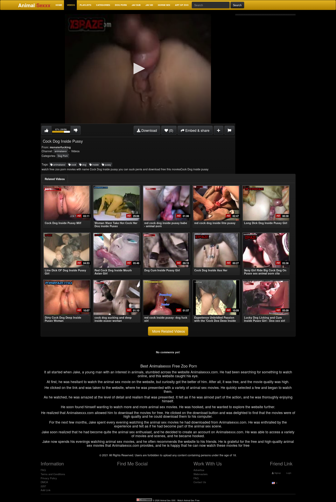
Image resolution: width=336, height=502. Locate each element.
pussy (107, 164)
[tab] (55, 179)
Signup (277, 472)
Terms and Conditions (53, 474)
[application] (138, 69)
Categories (103, 5)
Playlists (85, 5)
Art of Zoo (182, 5)
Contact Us (199, 482)
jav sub (136, 5)
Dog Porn (121, 5)
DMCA (44, 482)
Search (237, 5)
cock (73, 164)
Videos (71, 5)
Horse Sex (164, 5)
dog (84, 164)
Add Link (46, 490)
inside (95, 164)
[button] (137, 68)
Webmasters (200, 474)
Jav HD (149, 5)
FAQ (43, 470)
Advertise (198, 470)
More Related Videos (168, 331)
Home (59, 5)
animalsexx (61, 151)
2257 (43, 486)
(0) (170, 130)
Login (288, 472)
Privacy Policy (49, 478)
